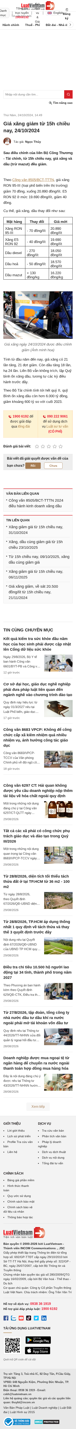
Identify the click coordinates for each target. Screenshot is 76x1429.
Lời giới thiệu (16, 1130)
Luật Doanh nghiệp (44, 1407)
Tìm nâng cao (62, 102)
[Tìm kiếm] (68, 94)
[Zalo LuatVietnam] (13, 1319)
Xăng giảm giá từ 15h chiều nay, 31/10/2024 (36, 530)
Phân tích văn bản (54, 1136)
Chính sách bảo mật (20, 1201)
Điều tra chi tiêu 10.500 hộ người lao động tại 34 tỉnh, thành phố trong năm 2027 (37, 972)
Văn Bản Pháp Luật (16, 1407)
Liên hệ (12, 1152)
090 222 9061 (57, 416)
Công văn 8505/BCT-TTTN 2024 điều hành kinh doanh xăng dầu (36, 503)
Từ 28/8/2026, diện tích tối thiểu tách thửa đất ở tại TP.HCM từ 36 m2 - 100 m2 (36, 881)
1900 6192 (21, 416)
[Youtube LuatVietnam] (21, 1319)
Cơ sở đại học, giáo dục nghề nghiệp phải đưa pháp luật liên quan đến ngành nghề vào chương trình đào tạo (37, 689)
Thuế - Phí (32, 25)
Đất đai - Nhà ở (56, 25)
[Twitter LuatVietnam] (36, 1319)
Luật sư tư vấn (57, 426)
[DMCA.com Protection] (47, 1423)
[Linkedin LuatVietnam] (43, 1319)
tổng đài (24, 426)
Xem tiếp (38, 1106)
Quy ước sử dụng (19, 1196)
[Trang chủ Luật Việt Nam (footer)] (38, 1232)
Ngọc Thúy (33, 141)
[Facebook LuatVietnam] (5, 1319)
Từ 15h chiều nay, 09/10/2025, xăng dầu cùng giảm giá (39, 559)
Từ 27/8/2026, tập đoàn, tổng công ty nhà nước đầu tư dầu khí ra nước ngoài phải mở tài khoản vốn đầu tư (36, 1017)
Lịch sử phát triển (19, 1136)
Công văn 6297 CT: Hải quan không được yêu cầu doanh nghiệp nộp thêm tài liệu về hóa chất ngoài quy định (38, 790)
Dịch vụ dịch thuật (54, 1152)
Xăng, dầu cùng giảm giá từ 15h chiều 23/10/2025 (36, 545)
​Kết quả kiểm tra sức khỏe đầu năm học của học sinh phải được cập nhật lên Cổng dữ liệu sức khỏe (37, 644)
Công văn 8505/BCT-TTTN (33, 180)
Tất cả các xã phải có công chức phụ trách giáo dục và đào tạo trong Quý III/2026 (36, 836)
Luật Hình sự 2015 (22, 1412)
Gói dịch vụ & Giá (37, 12)
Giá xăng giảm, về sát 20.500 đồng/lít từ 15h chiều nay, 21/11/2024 (33, 592)
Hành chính (11, 25)
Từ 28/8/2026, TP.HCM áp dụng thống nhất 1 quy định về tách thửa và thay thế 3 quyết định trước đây (36, 927)
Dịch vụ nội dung (53, 1157)
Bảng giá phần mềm (20, 1180)
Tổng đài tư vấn (52, 1163)
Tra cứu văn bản (53, 1130)
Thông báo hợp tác (20, 1217)
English (56, 12)
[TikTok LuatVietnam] (28, 1319)
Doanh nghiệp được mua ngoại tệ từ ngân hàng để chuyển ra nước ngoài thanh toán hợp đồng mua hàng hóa (36, 1063)
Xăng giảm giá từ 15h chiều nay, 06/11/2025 (36, 574)
